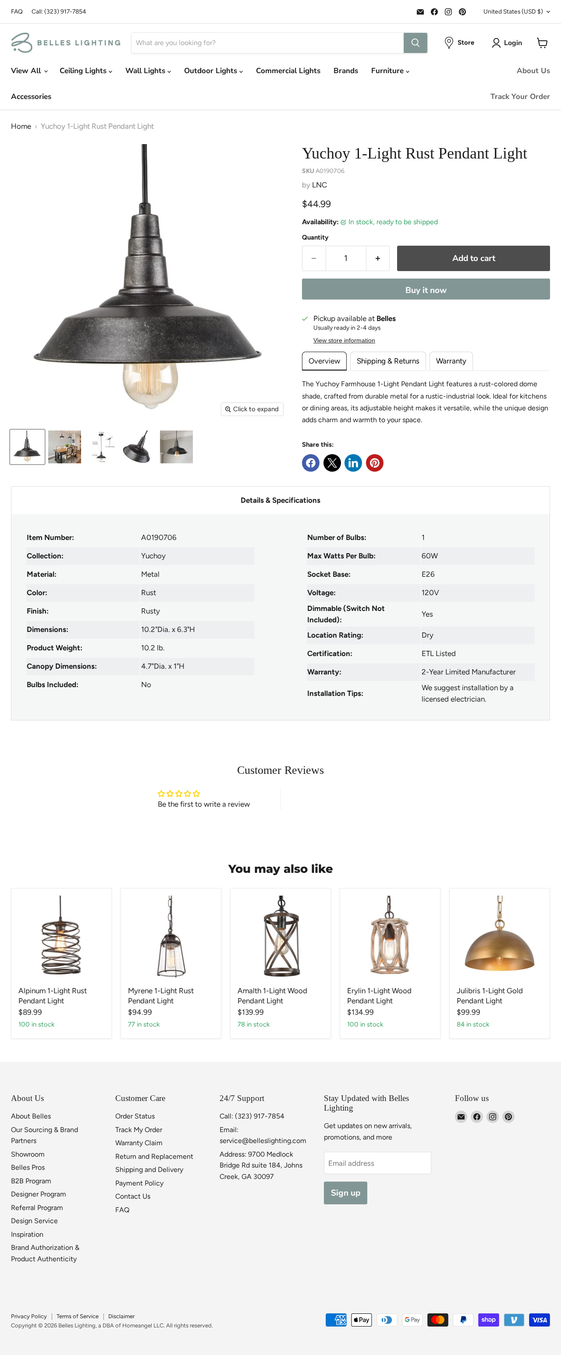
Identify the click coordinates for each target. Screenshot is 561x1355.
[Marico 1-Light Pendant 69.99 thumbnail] (27, 447)
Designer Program (38, 1194)
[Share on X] (332, 463)
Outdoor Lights (211, 71)
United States (513, 11)
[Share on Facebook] (311, 463)
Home (21, 126)
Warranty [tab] (451, 360)
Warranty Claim (139, 1143)
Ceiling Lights (84, 71)
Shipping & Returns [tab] (388, 360)
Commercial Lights (288, 71)
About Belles (31, 1116)
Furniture (388, 71)
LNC (319, 184)
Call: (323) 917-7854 (59, 11)
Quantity (315, 237)
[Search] (415, 43)
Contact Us (132, 1196)
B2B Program (31, 1181)
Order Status (135, 1116)
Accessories (31, 97)
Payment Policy (139, 1183)
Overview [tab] (324, 360)
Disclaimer (121, 1316)
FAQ (17, 11)
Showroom (28, 1154)
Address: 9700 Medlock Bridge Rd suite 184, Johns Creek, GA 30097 (261, 1165)
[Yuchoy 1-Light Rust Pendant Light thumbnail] (64, 447)
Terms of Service (78, 1316)
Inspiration (27, 1234)
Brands (346, 71)
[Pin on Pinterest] (374, 463)
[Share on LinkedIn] (353, 463)
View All (27, 71)
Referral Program (37, 1207)
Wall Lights (146, 71)
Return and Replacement (154, 1156)
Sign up (345, 1193)
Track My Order (138, 1130)
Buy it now (426, 290)
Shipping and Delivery (149, 1169)
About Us (533, 71)
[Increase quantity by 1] (378, 258)
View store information (344, 340)
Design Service (34, 1221)
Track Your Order (520, 97)
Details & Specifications (280, 500)
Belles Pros (28, 1167)
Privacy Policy (29, 1316)
